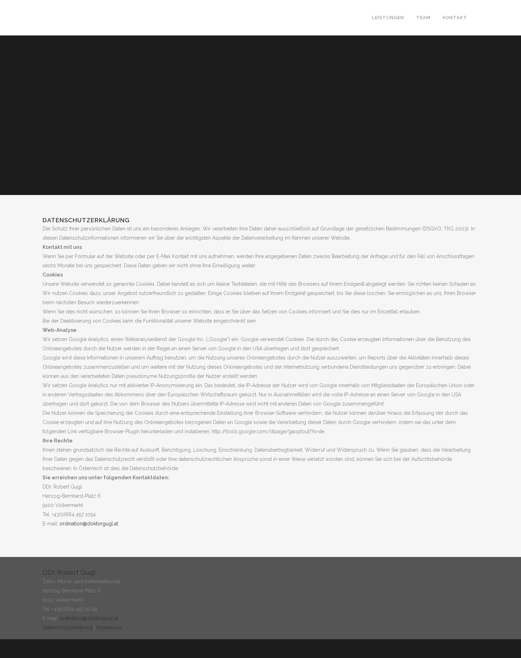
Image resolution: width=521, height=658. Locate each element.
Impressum (109, 627)
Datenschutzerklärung (68, 627)
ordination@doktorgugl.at (89, 523)
